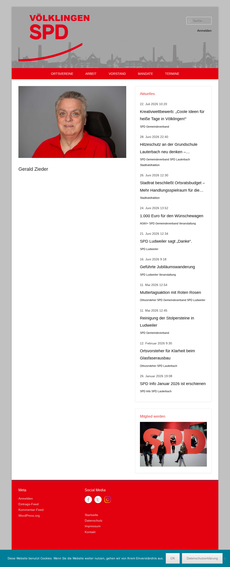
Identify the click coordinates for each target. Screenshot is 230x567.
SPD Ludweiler (149, 249)
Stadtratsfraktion (150, 165)
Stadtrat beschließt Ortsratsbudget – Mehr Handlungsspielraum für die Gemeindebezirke (172, 187)
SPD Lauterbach (180, 159)
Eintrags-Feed (28, 504)
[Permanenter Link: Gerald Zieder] (72, 122)
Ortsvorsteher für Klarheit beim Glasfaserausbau (167, 354)
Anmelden (204, 30)
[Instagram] (107, 499)
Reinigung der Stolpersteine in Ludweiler (167, 322)
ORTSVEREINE (62, 73)
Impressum (93, 526)
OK (172, 558)
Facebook (88, 499)
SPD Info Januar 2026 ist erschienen (173, 383)
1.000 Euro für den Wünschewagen (171, 216)
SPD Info (145, 391)
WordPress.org (29, 515)
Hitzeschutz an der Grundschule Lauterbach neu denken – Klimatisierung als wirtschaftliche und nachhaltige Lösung (173, 148)
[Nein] (224, 558)
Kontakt (90, 532)
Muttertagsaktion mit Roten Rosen (170, 292)
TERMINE (172, 73)
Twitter (98, 499)
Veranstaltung (187, 223)
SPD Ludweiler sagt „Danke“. (166, 241)
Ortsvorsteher (148, 300)
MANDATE (145, 73)
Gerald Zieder (33, 169)
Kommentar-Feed (31, 510)
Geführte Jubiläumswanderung (167, 267)
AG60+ (144, 223)
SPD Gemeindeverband (154, 126)
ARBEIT (91, 73)
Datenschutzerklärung (202, 558)
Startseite (91, 515)
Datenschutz (93, 520)
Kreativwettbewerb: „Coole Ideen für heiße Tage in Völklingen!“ (172, 115)
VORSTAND (117, 73)
